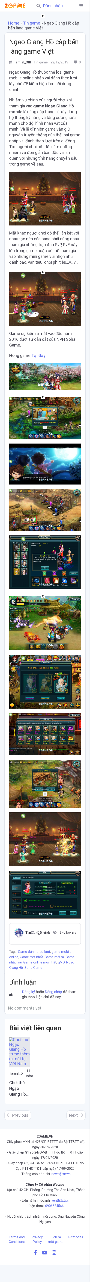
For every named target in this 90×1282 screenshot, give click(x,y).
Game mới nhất (31, 957)
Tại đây (38, 355)
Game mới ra (54, 957)
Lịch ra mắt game (55, 1239)
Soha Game (33, 968)
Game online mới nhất (39, 962)
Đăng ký (28, 992)
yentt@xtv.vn (60, 1201)
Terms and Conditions (17, 1239)
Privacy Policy (37, 1239)
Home (13, 23)
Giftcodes (75, 1237)
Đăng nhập (53, 5)
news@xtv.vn (61, 1174)
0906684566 (54, 1206)
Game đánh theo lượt (34, 952)
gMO (61, 962)
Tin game (31, 23)
